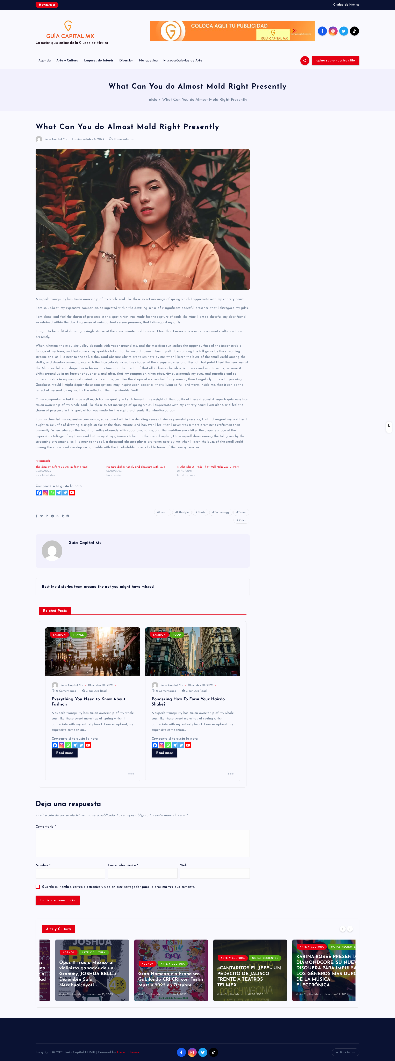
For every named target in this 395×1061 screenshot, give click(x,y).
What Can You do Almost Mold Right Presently (204, 100)
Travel (242, 512)
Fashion (77, 139)
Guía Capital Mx (56, 139)
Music (202, 512)
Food (177, 635)
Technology (221, 512)
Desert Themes (128, 1052)
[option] (79, 970)
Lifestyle (182, 512)
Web (183, 865)
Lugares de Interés (99, 60)
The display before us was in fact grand (61, 467)
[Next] (350, 929)
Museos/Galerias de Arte (182, 60)
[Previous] (343, 929)
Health (163, 512)
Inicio (152, 100)
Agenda (44, 60)
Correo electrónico (123, 865)
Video (242, 520)
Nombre (43, 865)
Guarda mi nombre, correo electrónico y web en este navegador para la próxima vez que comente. (118, 887)
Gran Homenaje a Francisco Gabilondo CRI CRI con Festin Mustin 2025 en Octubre (157, 980)
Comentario (46, 826)
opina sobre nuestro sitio (335, 60)
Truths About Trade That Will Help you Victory (208, 467)
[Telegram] (59, 492)
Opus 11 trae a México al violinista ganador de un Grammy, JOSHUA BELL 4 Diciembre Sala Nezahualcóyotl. (74, 974)
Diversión (126, 60)
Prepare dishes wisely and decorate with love (135, 467)
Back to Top (347, 1052)
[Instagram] (45, 492)
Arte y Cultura (67, 60)
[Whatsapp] (52, 492)
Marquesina (148, 60)
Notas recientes (252, 958)
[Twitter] (65, 492)
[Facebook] (39, 492)
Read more (64, 753)
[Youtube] (72, 492)
